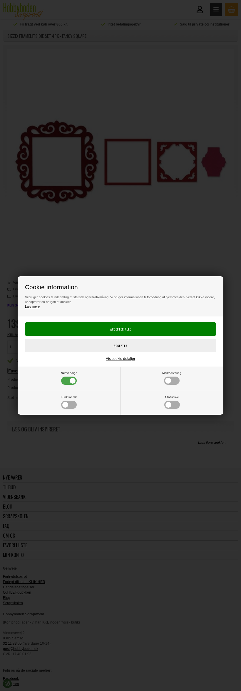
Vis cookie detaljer (120, 359)
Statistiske (172, 397)
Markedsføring (171, 373)
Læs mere (32, 306)
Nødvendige (69, 373)
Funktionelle (69, 397)
